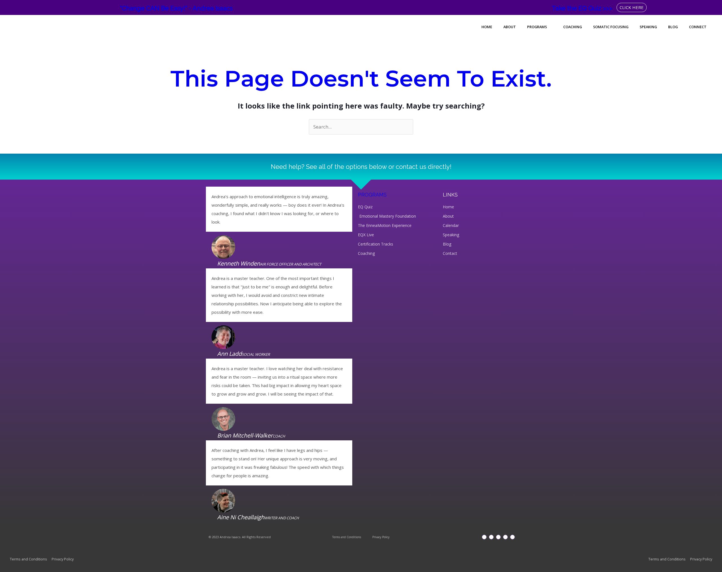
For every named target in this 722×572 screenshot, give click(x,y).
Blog (673, 26)
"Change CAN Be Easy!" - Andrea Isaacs (176, 8)
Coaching (572, 26)
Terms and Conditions (346, 537)
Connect (697, 26)
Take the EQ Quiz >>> (582, 8)
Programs (537, 26)
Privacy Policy (380, 537)
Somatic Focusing (610, 26)
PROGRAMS (372, 195)
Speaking (648, 26)
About (509, 26)
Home (486, 26)
